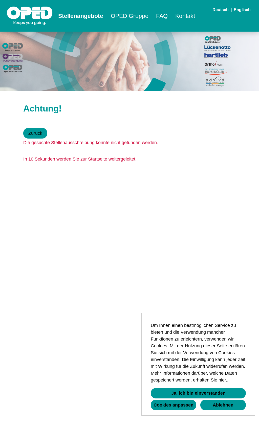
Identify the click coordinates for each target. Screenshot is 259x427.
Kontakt (185, 16)
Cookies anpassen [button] (173, 405)
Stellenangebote (80, 16)
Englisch (242, 10)
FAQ (162, 16)
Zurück (35, 133)
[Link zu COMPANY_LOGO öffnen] (29, 16)
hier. (223, 380)
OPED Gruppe (129, 16)
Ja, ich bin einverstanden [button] (198, 393)
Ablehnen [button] (223, 405)
